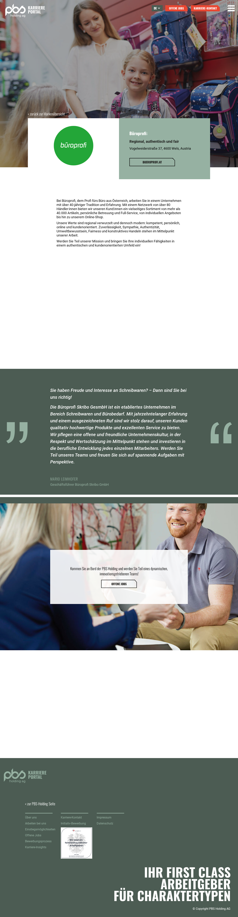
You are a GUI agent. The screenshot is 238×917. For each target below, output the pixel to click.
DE (155, 8)
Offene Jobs (33, 835)
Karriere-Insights (35, 847)
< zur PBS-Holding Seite (40, 803)
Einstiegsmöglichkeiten (40, 829)
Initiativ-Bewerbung (73, 823)
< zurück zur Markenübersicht (46, 114)
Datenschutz (105, 823)
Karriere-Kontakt (71, 817)
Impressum (104, 817)
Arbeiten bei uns (35, 823)
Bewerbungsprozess (38, 841)
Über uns (31, 817)
